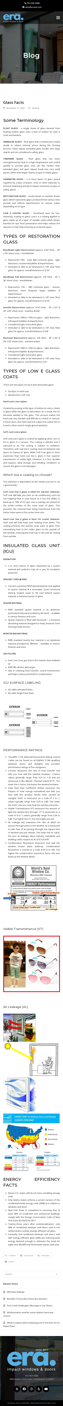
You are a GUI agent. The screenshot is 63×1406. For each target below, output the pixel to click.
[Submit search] (57, 1274)
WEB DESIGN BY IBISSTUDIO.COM (43, 1403)
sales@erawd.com (33, 7)
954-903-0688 (33, 3)
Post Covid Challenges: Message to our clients (29, 1305)
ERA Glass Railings (16, 1291)
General (35, 108)
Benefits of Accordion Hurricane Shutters (27, 1298)
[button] (58, 17)
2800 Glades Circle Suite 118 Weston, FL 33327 (31, 1379)
